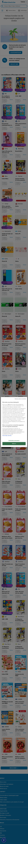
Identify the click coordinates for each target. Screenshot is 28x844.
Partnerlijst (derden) (6, 435)
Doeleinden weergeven (14, 440)
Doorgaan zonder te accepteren (20, 398)
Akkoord (14, 443)
